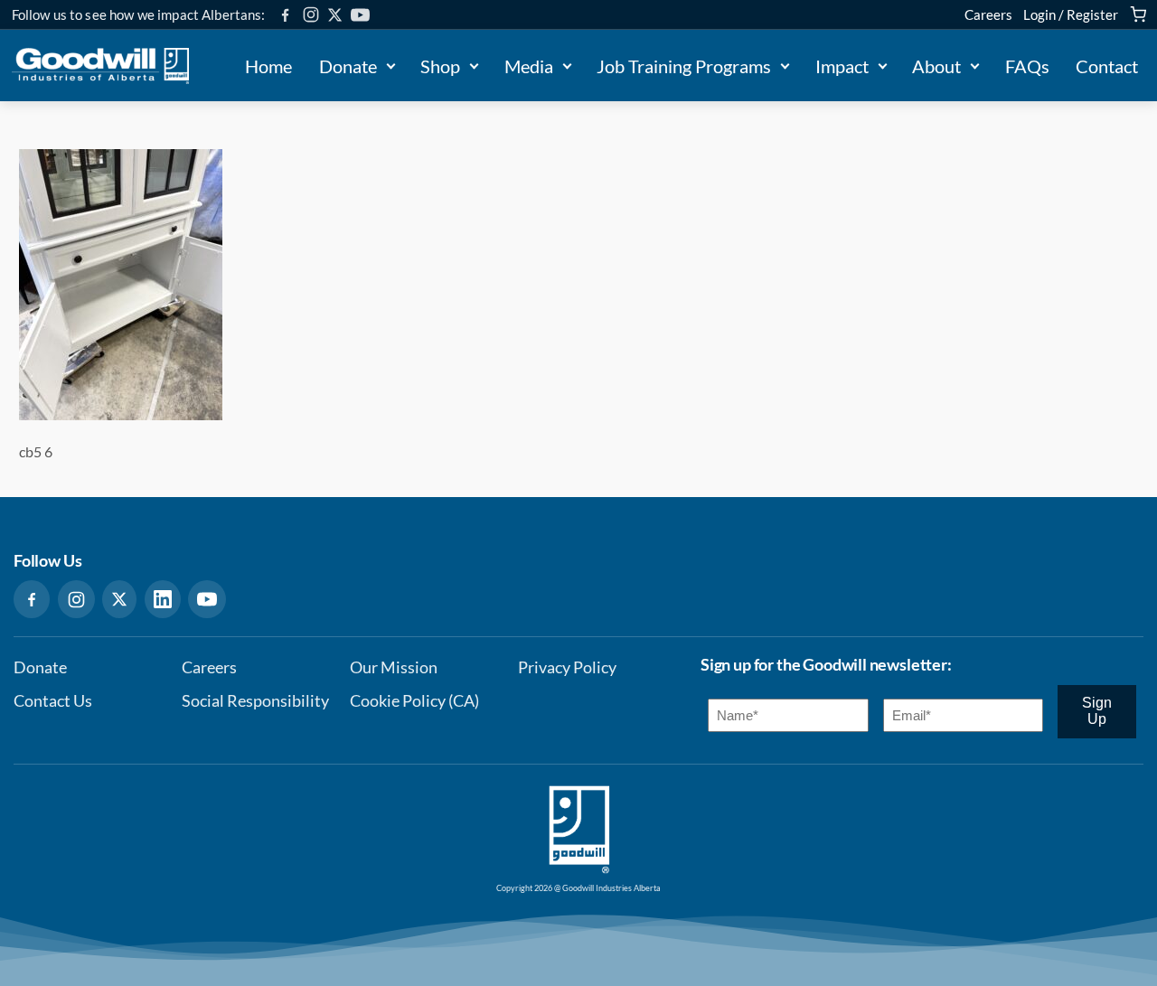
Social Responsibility (255, 700)
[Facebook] (285, 14)
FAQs (1027, 66)
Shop (440, 66)
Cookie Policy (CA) (414, 700)
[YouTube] (360, 14)
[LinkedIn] (163, 599)
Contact (1107, 66)
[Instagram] (311, 14)
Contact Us (53, 700)
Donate (348, 66)
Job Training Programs (684, 66)
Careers (988, 14)
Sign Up (1097, 711)
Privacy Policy (567, 667)
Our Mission (393, 667)
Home (268, 66)
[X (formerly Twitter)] (335, 15)
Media (528, 66)
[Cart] (1138, 14)
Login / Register (1070, 14)
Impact (842, 66)
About (936, 66)
